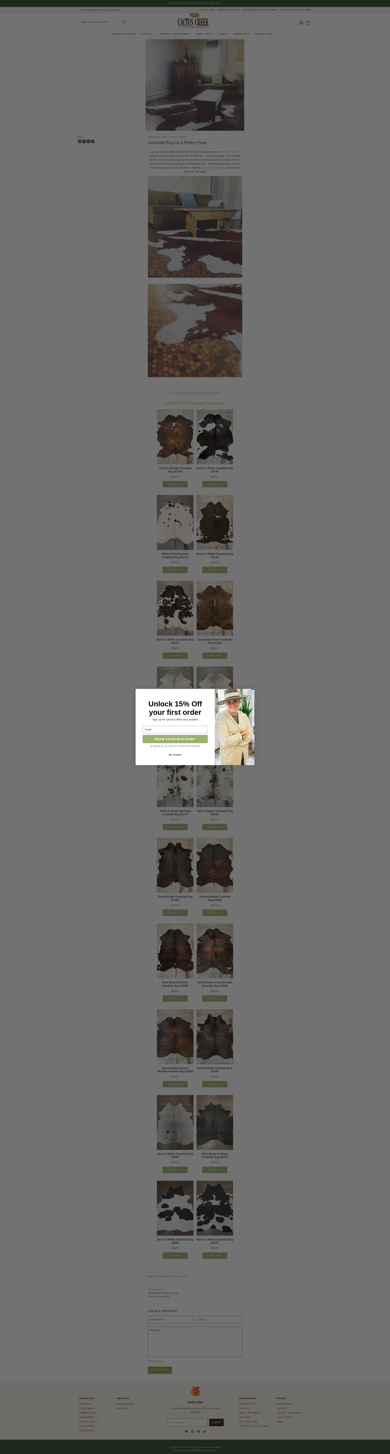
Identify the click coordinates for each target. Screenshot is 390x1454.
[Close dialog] (250, 692)
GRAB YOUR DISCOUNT (175, 739)
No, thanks (175, 754)
